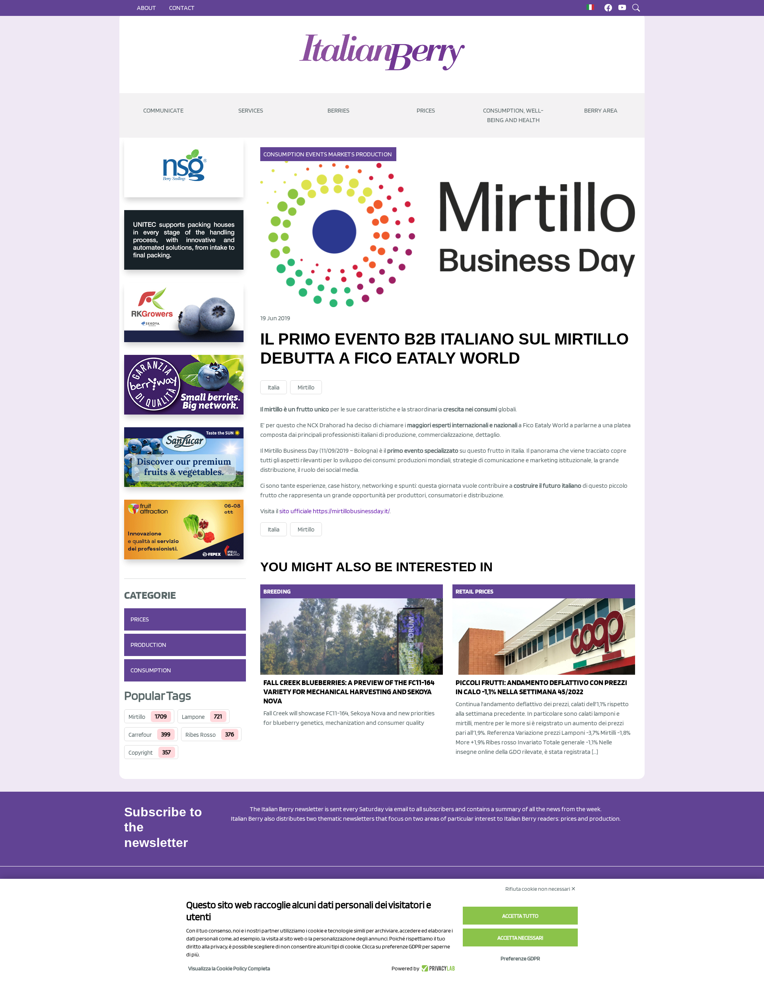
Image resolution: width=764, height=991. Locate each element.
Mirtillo (137, 716)
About (146, 8)
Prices (426, 110)
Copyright (141, 752)
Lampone (193, 716)
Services (250, 110)
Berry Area (601, 110)
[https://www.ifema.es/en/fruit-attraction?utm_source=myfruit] (185, 536)
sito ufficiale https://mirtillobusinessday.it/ (334, 511)
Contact (182, 8)
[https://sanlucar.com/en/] (185, 463)
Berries (338, 110)
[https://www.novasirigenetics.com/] (185, 174)
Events (316, 154)
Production (148, 644)
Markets (341, 154)
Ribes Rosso (200, 734)
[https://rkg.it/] (185, 318)
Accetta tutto (520, 916)
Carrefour (140, 734)
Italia (273, 387)
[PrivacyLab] (437, 968)
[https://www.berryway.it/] (185, 391)
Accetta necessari (520, 938)
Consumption (151, 670)
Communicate (163, 110)
